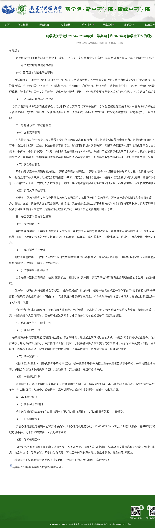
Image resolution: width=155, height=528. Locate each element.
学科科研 (86, 24)
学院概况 (23, 24)
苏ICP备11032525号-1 (121, 524)
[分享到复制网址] (141, 508)
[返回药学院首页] (76, 5)
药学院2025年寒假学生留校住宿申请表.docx (38, 467)
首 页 (7, 24)
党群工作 (129, 24)
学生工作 (108, 24)
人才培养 (65, 24)
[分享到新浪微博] (149, 508)
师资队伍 (44, 24)
